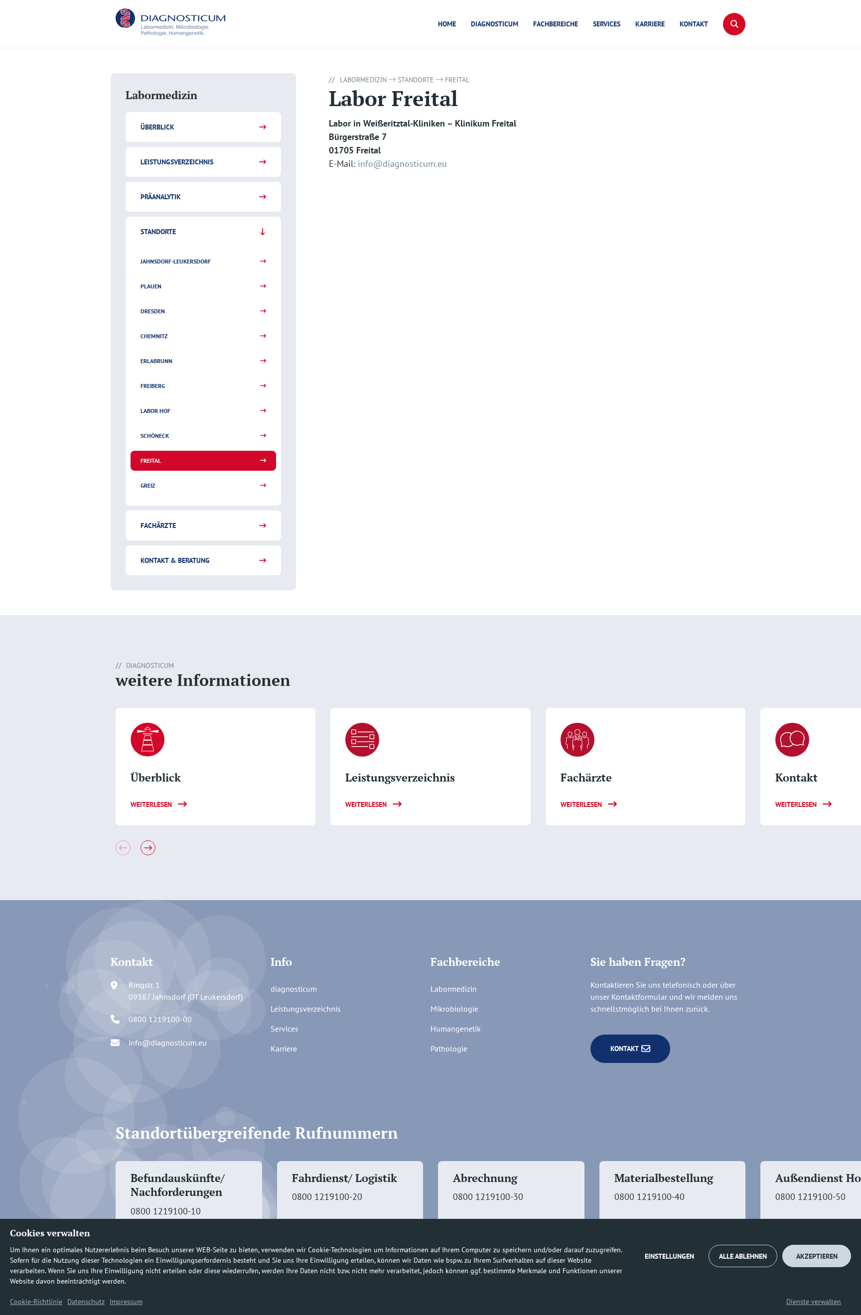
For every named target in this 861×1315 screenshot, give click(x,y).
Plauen (151, 286)
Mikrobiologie (454, 1009)
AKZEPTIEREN (817, 1256)
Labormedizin (363, 79)
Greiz (148, 485)
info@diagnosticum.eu (402, 163)
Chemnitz (154, 336)
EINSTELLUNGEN (669, 1256)
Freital (151, 460)
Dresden (153, 311)
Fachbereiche (555, 23)
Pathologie (448, 1048)
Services (606, 23)
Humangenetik (455, 1029)
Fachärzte (158, 525)
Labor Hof (155, 410)
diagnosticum (494, 23)
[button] (734, 24)
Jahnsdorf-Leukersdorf (176, 261)
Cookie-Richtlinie (36, 1301)
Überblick (157, 127)
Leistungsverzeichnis (177, 161)
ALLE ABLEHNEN (743, 1256)
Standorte (158, 231)
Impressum (126, 1301)
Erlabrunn (156, 361)
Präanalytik (161, 196)
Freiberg (153, 386)
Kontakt (694, 23)
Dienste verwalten (813, 1301)
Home (447, 23)
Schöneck (155, 435)
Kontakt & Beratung (175, 560)
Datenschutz (86, 1301)
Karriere (650, 23)
